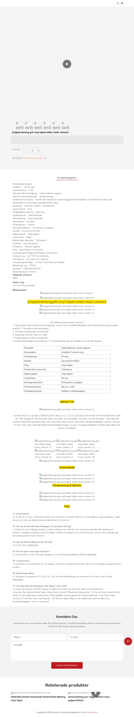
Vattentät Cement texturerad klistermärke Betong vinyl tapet (38, 699)
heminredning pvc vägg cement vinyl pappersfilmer (88, 699)
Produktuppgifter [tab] (67, 177)
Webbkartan (92, 712)
